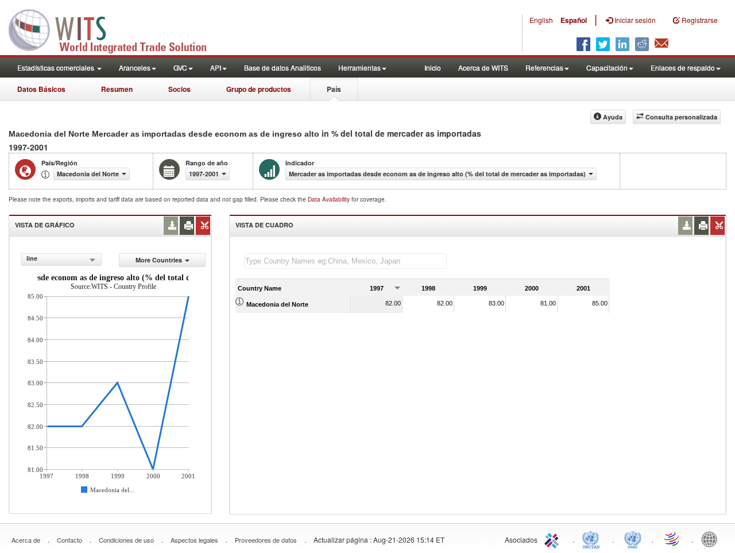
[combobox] (61, 259)
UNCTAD (593, 538)
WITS (115, 28)
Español (573, 20)
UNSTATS (632, 538)
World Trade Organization (672, 538)
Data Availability (329, 199)
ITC (553, 538)
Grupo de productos (258, 89)
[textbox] (346, 261)
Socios (179, 89)
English (541, 20)
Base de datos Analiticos (282, 67)
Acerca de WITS (483, 67)
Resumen (117, 89)
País (334, 89)
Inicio (432, 67)
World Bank (712, 538)
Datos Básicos (41, 89)
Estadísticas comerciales (56, 67)
